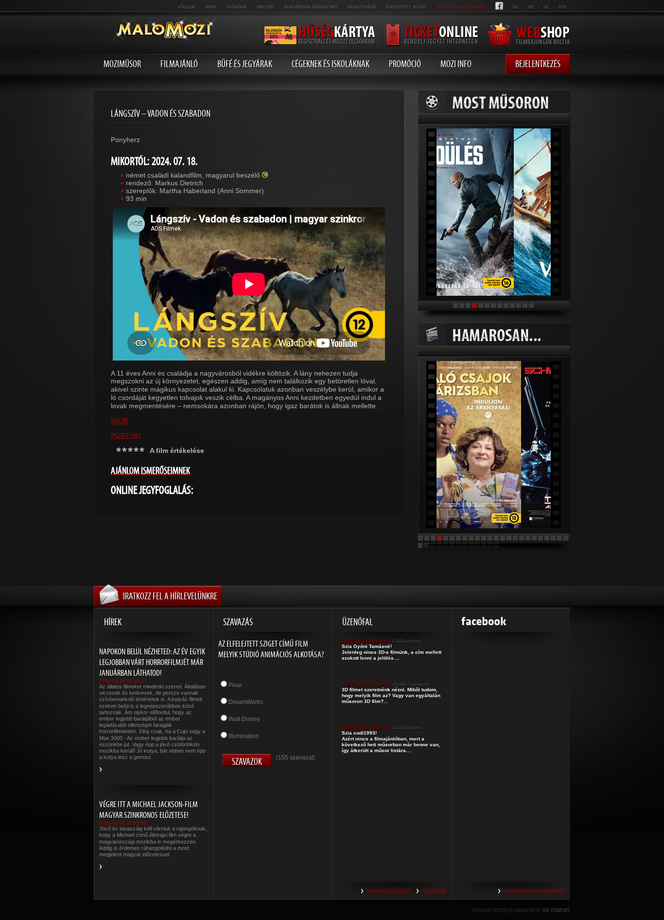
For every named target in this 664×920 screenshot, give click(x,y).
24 (565, 538)
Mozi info (456, 64)
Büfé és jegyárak (244, 64)
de (546, 7)
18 (527, 538)
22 (553, 538)
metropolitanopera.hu (461, 7)
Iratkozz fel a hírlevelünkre (170, 596)
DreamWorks (245, 702)
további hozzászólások (388, 890)
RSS (562, 7)
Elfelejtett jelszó (406, 7)
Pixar (235, 685)
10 (512, 305)
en (531, 7)
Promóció (405, 64)
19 (534, 538)
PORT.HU (125, 435)
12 (525, 305)
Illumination (243, 736)
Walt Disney (244, 719)
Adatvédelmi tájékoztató (311, 7)
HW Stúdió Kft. (556, 910)
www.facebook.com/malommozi (534, 890)
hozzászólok (433, 890)
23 (559, 538)
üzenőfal (237, 7)
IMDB (119, 421)
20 (540, 538)
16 (515, 538)
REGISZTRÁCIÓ (362, 7)
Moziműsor (122, 64)
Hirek (211, 7)
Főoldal (186, 7)
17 (521, 538)
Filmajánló (179, 64)
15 (509, 538)
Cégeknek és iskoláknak (330, 64)
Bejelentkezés (537, 64)
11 (518, 305)
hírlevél (266, 7)
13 (531, 305)
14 (502, 538)
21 (546, 538)
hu (516, 7)
